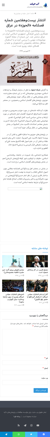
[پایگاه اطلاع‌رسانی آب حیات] (37, 5)
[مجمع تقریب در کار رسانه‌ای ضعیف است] (37, 261)
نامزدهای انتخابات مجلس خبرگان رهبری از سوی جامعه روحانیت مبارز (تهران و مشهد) (13, 298)
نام (46, 358)
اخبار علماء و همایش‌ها (22, 13)
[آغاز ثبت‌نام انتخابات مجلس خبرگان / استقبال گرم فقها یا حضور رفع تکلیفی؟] (37, 286)
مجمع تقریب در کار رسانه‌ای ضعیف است (37, 271)
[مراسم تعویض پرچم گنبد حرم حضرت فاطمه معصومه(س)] (13, 261)
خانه (33, 13)
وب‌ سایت (44, 378)
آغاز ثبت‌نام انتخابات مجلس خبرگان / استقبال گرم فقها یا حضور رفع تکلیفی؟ (37, 297)
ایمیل (45, 368)
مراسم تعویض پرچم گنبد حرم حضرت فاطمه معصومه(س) (13, 271)
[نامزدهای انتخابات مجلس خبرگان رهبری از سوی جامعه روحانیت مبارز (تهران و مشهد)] (13, 286)
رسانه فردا (17, 416)
